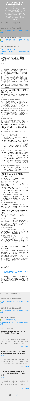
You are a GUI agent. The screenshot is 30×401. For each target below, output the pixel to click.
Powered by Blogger (16, 395)
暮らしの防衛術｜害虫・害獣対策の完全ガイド (15, 4)
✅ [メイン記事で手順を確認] (8, 40)
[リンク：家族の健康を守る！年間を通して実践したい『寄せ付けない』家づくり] (14, 272)
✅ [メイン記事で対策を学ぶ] (8, 30)
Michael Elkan (19, 398)
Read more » (25, 347)
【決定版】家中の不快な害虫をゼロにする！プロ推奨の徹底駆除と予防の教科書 (13, 373)
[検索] (28, 3)
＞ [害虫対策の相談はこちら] (7, 51)
